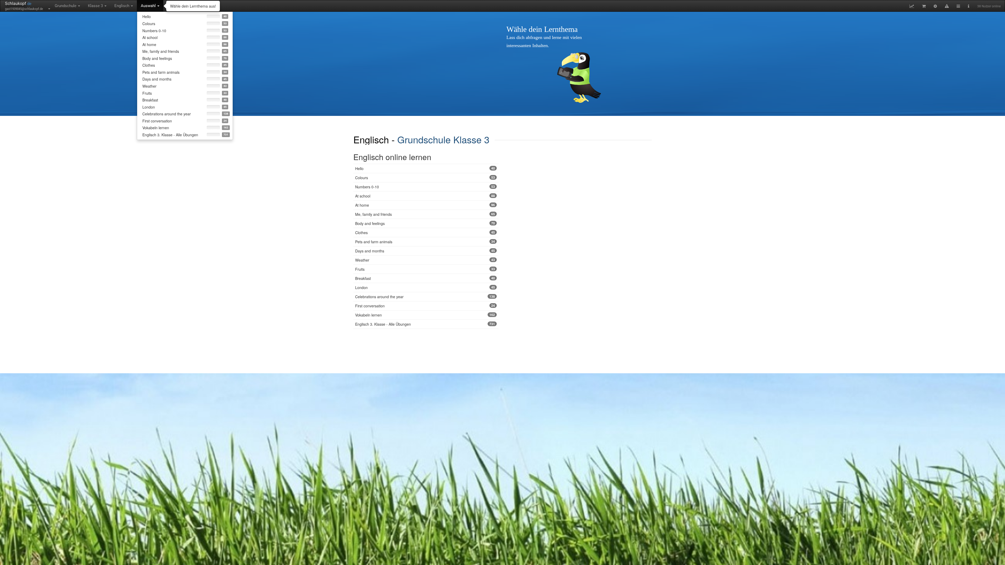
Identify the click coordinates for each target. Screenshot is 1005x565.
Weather (425, 260)
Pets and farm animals (425, 241)
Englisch (122, 5)
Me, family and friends (425, 214)
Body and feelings (425, 223)
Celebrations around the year (425, 296)
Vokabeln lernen (425, 315)
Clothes (425, 232)
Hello (425, 168)
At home (425, 205)
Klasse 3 (96, 5)
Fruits (425, 269)
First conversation (425, 305)
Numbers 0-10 (425, 186)
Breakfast (425, 278)
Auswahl (149, 5)
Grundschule (66, 5)
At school (425, 196)
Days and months (425, 250)
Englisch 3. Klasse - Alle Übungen (425, 324)
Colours (425, 177)
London (425, 287)
